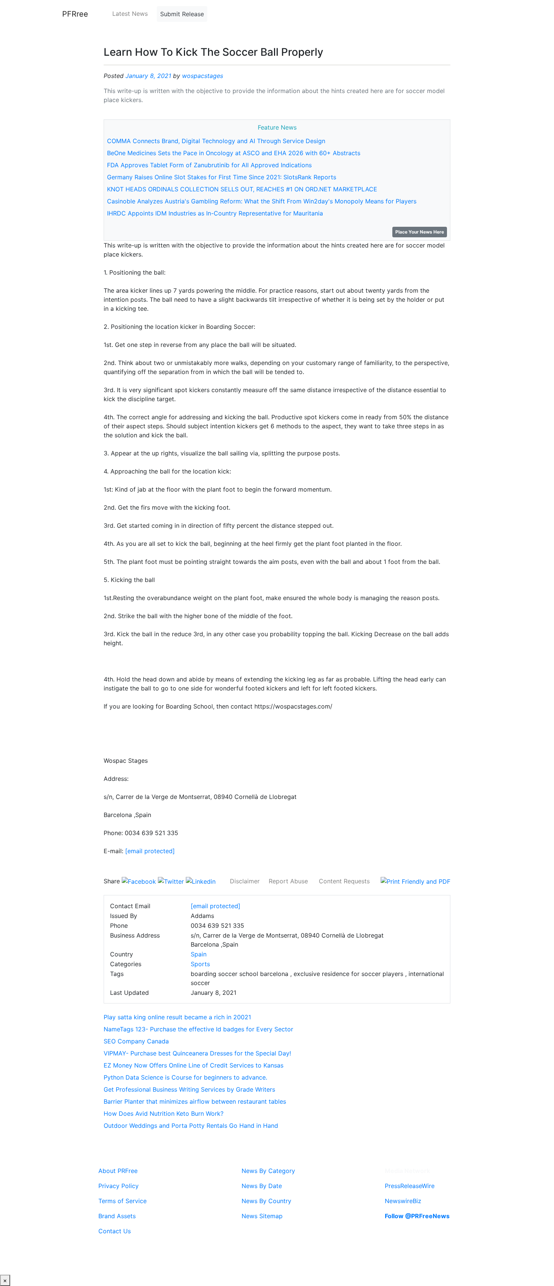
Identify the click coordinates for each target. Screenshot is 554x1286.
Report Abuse (288, 881)
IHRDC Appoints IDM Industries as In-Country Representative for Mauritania (215, 213)
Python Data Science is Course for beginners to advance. (185, 1077)
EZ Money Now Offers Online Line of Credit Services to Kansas (193, 1065)
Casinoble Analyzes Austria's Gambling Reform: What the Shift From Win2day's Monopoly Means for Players (261, 201)
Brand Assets (117, 1216)
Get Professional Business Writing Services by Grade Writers (189, 1089)
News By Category (268, 1171)
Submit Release (182, 14)
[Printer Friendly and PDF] (415, 881)
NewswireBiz (403, 1201)
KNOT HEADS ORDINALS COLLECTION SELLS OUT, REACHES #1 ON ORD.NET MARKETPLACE (242, 189)
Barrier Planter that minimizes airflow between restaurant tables (195, 1101)
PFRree (75, 13)
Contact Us (114, 1231)
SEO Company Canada (136, 1041)
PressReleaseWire (410, 1186)
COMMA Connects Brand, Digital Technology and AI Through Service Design (216, 141)
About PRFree (118, 1171)
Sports (200, 964)
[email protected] (150, 851)
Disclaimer (245, 881)
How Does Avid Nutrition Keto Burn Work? (163, 1113)
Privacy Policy (118, 1186)
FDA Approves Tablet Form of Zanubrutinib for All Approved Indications (209, 165)
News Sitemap (262, 1216)
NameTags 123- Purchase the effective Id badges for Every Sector (198, 1029)
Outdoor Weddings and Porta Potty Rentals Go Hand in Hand (191, 1125)
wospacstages (202, 75)
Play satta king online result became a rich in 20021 (177, 1017)
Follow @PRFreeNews (417, 1216)
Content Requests (344, 881)
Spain (199, 954)
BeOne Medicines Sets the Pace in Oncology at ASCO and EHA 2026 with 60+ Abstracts (233, 153)
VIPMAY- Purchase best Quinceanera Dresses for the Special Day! (197, 1053)
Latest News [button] (130, 13)
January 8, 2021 (148, 75)
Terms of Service (122, 1201)
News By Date (262, 1186)
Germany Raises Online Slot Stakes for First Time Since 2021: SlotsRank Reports (221, 177)
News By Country (266, 1201)
